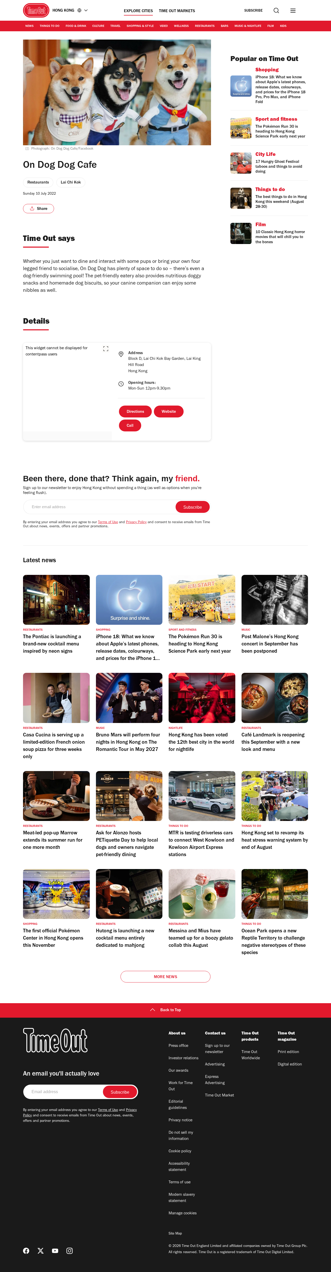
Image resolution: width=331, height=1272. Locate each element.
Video (164, 26)
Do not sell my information (181, 1136)
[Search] (276, 10)
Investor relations (183, 1058)
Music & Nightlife (248, 26)
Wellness (181, 26)
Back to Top (170, 1010)
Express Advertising (215, 1080)
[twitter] (40, 1251)
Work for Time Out (181, 1086)
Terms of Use (108, 522)
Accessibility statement (179, 1167)
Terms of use (180, 1182)
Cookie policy (180, 1151)
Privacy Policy (136, 522)
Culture (98, 26)
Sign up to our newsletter (217, 1049)
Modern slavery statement (182, 1198)
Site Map (175, 1234)
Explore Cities (138, 11)
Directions (135, 412)
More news (165, 977)
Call (130, 426)
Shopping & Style (140, 26)
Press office (178, 1046)
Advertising (215, 1065)
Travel (115, 26)
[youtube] (55, 1251)
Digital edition (290, 1065)
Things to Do (49, 26)
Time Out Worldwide (251, 1055)
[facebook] (26, 1251)
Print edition (288, 1052)
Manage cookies (183, 1214)
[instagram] (69, 1251)
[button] (106, 349)
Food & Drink (76, 26)
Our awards (178, 1071)
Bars (224, 26)
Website (169, 412)
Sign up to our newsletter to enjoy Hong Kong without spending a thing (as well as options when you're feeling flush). (112, 490)
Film (270, 26)
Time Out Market (219, 1096)
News (29, 26)
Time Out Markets (177, 11)
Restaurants (205, 26)
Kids (283, 26)
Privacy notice (180, 1120)
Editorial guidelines (178, 1105)
